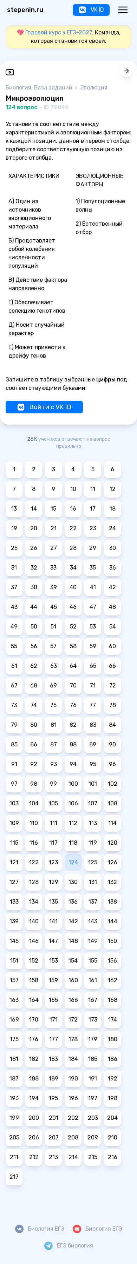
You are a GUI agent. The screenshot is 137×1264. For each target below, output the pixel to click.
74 (34, 705)
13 (14, 508)
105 (53, 803)
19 (14, 528)
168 (112, 1000)
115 (14, 842)
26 (33, 548)
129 (53, 882)
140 (34, 921)
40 (73, 587)
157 (14, 980)
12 (113, 489)
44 (33, 607)
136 (73, 901)
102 (112, 783)
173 (93, 1019)
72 (112, 685)
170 (33, 1019)
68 (33, 685)
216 (112, 1157)
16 (73, 508)
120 (112, 842)
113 (93, 823)
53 (93, 626)
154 (73, 960)
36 (112, 567)
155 (93, 960)
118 (73, 842)
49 (14, 626)
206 (33, 1137)
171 (54, 1019)
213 (53, 1157)
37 (14, 587)
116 (34, 842)
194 (34, 1098)
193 (14, 1098)
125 (92, 862)
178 (73, 1039)
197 (92, 1098)
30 (112, 548)
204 (112, 1118)
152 (33, 960)
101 (93, 783)
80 (33, 724)
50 (34, 626)
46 (73, 607)
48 (112, 607)
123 (53, 862)
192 (112, 1078)
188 (34, 1078)
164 (34, 1000)
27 (53, 548)
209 (92, 1137)
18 (113, 508)
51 (53, 626)
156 (112, 960)
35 (93, 567)
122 (34, 862)
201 (53, 1118)
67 (14, 685)
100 (73, 783)
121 (14, 862)
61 (14, 666)
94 (73, 764)
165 (53, 1000)
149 (93, 941)
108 (112, 803)
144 (112, 921)
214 (73, 1157)
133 (14, 901)
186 (112, 1059)
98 (33, 783)
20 (33, 528)
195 (53, 1098)
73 (14, 705)
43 (14, 607)
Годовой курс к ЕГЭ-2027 (58, 32)
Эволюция (93, 87)
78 (112, 705)
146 (34, 941)
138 (112, 901)
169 (14, 1019)
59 (93, 646)
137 (93, 901)
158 (33, 980)
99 (53, 783)
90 (112, 744)
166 (73, 1000)
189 (53, 1078)
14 (34, 508)
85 (14, 744)
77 (93, 705)
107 (92, 803)
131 (93, 882)
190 (73, 1078)
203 (93, 1118)
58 (73, 646)
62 (33, 666)
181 (14, 1059)
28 (73, 548)
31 (14, 567)
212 (34, 1157)
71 (93, 685)
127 (14, 882)
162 (112, 980)
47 (93, 607)
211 (14, 1157)
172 (73, 1019)
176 (33, 1039)
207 (53, 1137)
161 (93, 980)
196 (73, 1098)
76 (73, 705)
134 (33, 901)
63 (53, 666)
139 (14, 921)
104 (34, 803)
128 (34, 882)
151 (14, 960)
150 (112, 941)
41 (93, 587)
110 (34, 823)
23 (93, 528)
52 (73, 626)
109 (14, 823)
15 (53, 508)
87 (53, 744)
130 (73, 882)
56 (34, 646)
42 (112, 587)
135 (53, 901)
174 (112, 1019)
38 (34, 587)
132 (112, 882)
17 (93, 508)
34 (73, 567)
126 (112, 862)
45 (53, 607)
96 (112, 764)
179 (92, 1039)
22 (73, 528)
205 (14, 1137)
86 (33, 744)
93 (53, 764)
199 (14, 1118)
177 (53, 1039)
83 (93, 724)
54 (112, 626)
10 (73, 489)
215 (92, 1157)
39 (53, 587)
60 (112, 646)
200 (33, 1118)
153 (53, 960)
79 (14, 724)
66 (112, 666)
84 (112, 724)
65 (93, 666)
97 (14, 783)
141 (53, 921)
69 (53, 685)
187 (14, 1078)
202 (73, 1118)
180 (112, 1039)
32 (34, 567)
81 (54, 724)
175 (14, 1039)
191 (93, 1078)
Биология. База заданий (40, 87)
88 (73, 744)
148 (73, 941)
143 (92, 921)
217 (14, 1176)
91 (14, 764)
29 (92, 548)
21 (54, 528)
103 (14, 803)
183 (53, 1059)
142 (73, 921)
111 (53, 823)
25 (14, 548)
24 (112, 528)
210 (112, 1137)
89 (92, 744)
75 (53, 705)
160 (73, 980)
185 (92, 1059)
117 (54, 842)
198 (112, 1098)
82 (73, 724)
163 (14, 1000)
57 (53, 646)
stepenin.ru (25, 10)
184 (73, 1059)
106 (73, 803)
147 (53, 941)
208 (73, 1137)
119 (93, 842)
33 (53, 567)
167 (92, 1000)
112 (73, 823)
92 (33, 764)
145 (14, 941)
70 (73, 685)
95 (93, 764)
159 (53, 980)
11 (92, 489)
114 (112, 823)
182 (34, 1059)
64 (73, 666)
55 (14, 646)
